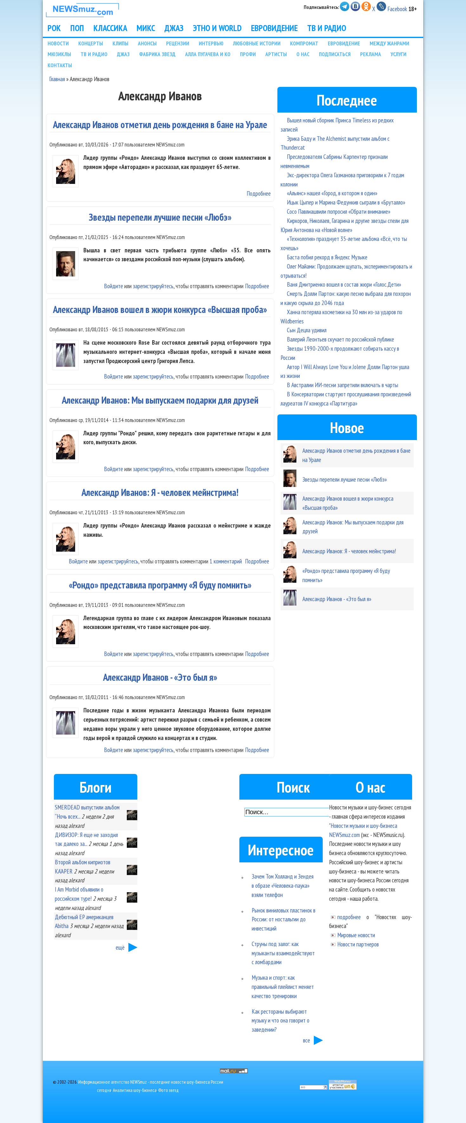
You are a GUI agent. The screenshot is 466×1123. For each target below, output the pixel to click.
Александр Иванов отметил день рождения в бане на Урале (160, 124)
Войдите (113, 286)
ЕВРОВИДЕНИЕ (274, 28)
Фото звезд (168, 1090)
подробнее (349, 917)
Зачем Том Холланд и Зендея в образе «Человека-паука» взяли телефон (283, 885)
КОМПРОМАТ (304, 43)
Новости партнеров (358, 944)
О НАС (302, 54)
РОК (54, 28)
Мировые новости (356, 935)
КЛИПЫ (120, 43)
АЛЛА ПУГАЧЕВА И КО (207, 54)
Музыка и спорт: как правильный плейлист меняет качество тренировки (283, 986)
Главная (57, 79)
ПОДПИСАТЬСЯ (335, 54)
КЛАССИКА (110, 28)
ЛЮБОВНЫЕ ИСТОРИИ (257, 43)
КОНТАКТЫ (60, 65)
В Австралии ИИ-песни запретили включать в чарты (342, 385)
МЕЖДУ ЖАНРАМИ (389, 43)
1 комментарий (226, 561)
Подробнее (259, 193)
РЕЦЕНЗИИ (177, 43)
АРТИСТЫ (276, 54)
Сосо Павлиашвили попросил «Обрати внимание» (338, 211)
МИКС (146, 28)
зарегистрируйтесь (153, 286)
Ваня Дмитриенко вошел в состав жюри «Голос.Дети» (344, 284)
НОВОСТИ (58, 43)
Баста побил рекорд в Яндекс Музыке (327, 257)
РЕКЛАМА (370, 54)
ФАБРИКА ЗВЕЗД (157, 54)
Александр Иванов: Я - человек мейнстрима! (159, 492)
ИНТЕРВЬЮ (211, 43)
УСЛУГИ (398, 54)
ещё (120, 947)
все (306, 1040)
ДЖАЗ (174, 28)
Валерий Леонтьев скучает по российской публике (340, 339)
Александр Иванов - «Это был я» (160, 677)
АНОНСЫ (147, 43)
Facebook (397, 9)
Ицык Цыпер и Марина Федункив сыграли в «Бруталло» (346, 202)
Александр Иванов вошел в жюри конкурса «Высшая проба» (160, 309)
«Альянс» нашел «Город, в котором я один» (332, 193)
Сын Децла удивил (307, 330)
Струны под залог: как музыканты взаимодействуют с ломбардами (283, 953)
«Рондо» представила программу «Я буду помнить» (160, 585)
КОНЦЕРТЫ (90, 43)
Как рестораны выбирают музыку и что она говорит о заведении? (280, 1020)
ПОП (77, 28)
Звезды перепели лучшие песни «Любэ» (160, 217)
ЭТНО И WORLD (217, 28)
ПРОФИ (248, 54)
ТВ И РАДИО (326, 28)
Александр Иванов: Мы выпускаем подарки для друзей (160, 400)
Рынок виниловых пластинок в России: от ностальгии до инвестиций (283, 919)
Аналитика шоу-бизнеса (135, 1090)
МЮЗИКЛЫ (59, 54)
